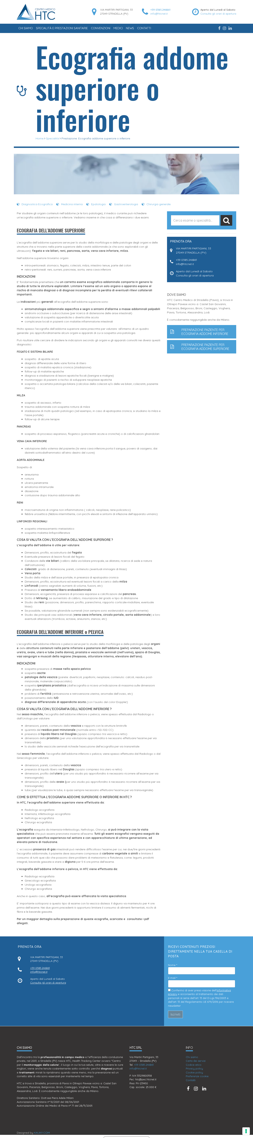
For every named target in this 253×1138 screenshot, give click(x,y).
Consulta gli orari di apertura (218, 13)
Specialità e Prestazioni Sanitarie (62, 28)
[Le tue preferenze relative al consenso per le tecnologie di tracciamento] (246, 1131)
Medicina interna (72, 204)
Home (39, 138)
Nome (172, 965)
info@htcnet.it (159, 13)
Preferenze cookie (197, 1076)
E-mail (172, 977)
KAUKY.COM (42, 1132)
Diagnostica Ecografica (37, 204)
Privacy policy (194, 1068)
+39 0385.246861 (160, 9)
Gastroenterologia (126, 204)
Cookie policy (194, 1072)
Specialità (52, 138)
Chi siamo (25, 28)
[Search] (226, 220)
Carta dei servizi (196, 1060)
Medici (118, 28)
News (130, 28)
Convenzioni (100, 28)
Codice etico (193, 1064)
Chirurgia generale (158, 204)
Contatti (144, 28)
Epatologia (98, 204)
